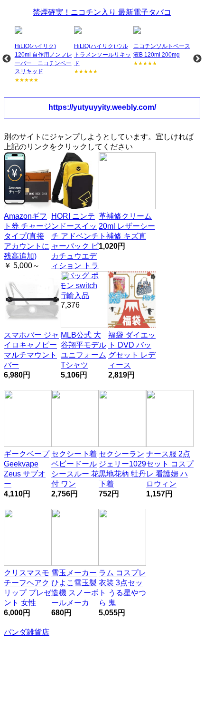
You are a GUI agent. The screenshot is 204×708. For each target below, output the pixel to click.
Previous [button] (6, 59)
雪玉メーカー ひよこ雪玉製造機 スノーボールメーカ (75, 587)
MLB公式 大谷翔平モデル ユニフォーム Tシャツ (83, 350)
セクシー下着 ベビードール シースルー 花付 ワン (75, 468)
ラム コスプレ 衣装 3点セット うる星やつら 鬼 (122, 587)
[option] (43, 55)
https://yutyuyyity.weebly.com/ (102, 107)
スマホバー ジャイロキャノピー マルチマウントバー (31, 350)
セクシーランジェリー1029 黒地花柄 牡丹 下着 (122, 468)
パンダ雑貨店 (26, 632)
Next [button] (197, 59)
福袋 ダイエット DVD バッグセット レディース (132, 350)
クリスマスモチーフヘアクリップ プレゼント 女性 (27, 587)
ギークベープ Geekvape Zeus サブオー (26, 468)
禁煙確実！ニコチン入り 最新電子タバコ (102, 12)
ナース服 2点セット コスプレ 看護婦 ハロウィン (170, 468)
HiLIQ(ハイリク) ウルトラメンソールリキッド (102, 54)
